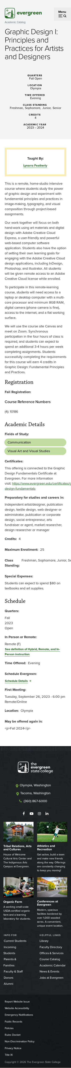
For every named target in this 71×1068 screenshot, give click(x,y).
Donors (8, 977)
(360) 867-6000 (35, 801)
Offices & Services (51, 953)
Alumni (8, 984)
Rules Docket (12, 1035)
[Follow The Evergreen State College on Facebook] (24, 813)
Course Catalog (50, 959)
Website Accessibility (17, 1008)
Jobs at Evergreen (51, 977)
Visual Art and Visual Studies (29, 451)
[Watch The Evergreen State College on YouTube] (31, 813)
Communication (19, 442)
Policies (9, 1028)
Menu (62, 12)
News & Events (49, 971)
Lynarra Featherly (35, 165)
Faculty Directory (51, 947)
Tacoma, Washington (35, 793)
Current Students (15, 941)
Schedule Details (16, 681)
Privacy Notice (13, 1048)
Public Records (13, 1022)
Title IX (9, 1055)
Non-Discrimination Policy (19, 1041)
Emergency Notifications (19, 1015)
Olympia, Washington (35, 785)
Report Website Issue (17, 1002)
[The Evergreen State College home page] (35, 768)
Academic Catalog (15, 22)
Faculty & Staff (13, 971)
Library (44, 941)
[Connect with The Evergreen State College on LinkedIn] (47, 813)
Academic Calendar (53, 965)
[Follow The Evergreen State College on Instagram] (39, 813)
